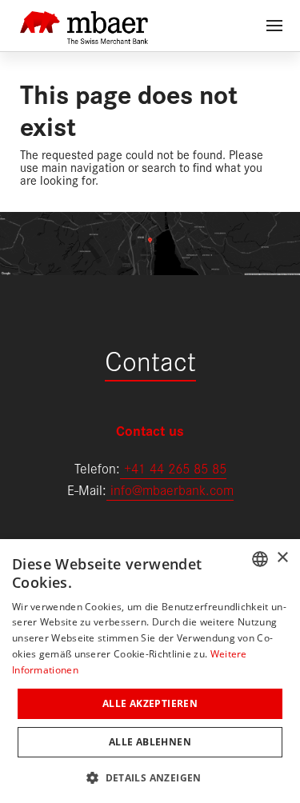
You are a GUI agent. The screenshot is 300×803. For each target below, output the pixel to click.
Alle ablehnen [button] (150, 742)
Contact (150, 359)
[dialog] (150, 671)
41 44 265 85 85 (178, 467)
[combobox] (260, 559)
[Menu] (274, 25)
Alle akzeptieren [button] (150, 703)
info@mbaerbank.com (170, 489)
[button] (150, 776)
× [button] (282, 558)
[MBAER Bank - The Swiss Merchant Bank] (84, 17)
